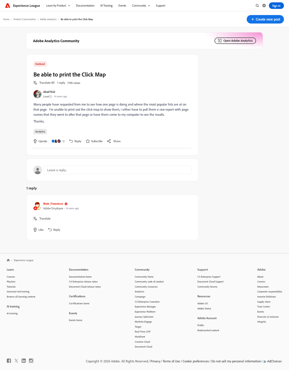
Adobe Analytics (48, 19)
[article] (111, 217)
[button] (265, 19)
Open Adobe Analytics (238, 41)
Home (6, 19)
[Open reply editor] (112, 170)
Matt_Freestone (53, 203)
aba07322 (49, 91)
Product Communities (25, 19)
